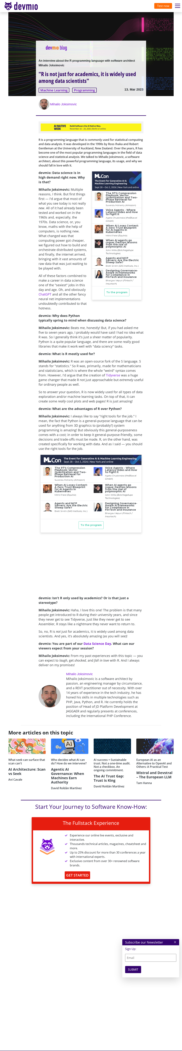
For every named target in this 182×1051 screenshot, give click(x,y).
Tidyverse (113, 375)
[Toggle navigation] (24, 6)
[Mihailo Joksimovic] (44, 104)
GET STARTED (77, 875)
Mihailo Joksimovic (63, 104)
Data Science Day (97, 643)
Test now (163, 6)
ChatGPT (45, 294)
